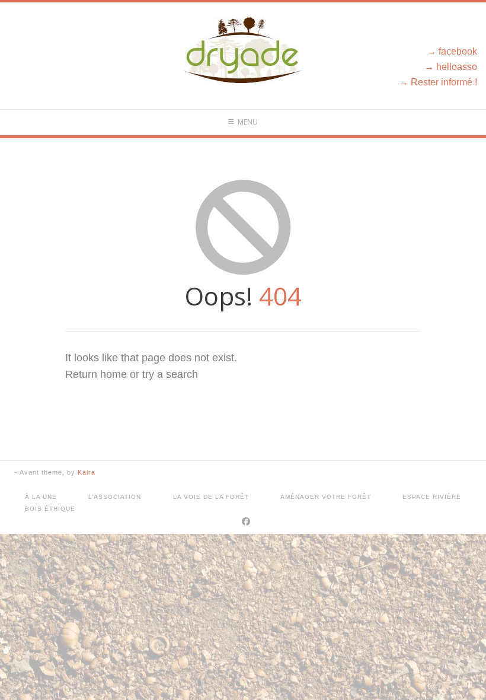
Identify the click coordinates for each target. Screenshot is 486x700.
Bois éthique (50, 508)
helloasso (456, 66)
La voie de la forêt (211, 497)
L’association (114, 497)
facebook (458, 51)
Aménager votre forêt (325, 497)
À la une (41, 497)
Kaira (86, 472)
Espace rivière (431, 497)
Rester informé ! (444, 82)
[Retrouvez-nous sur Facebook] (246, 521)
